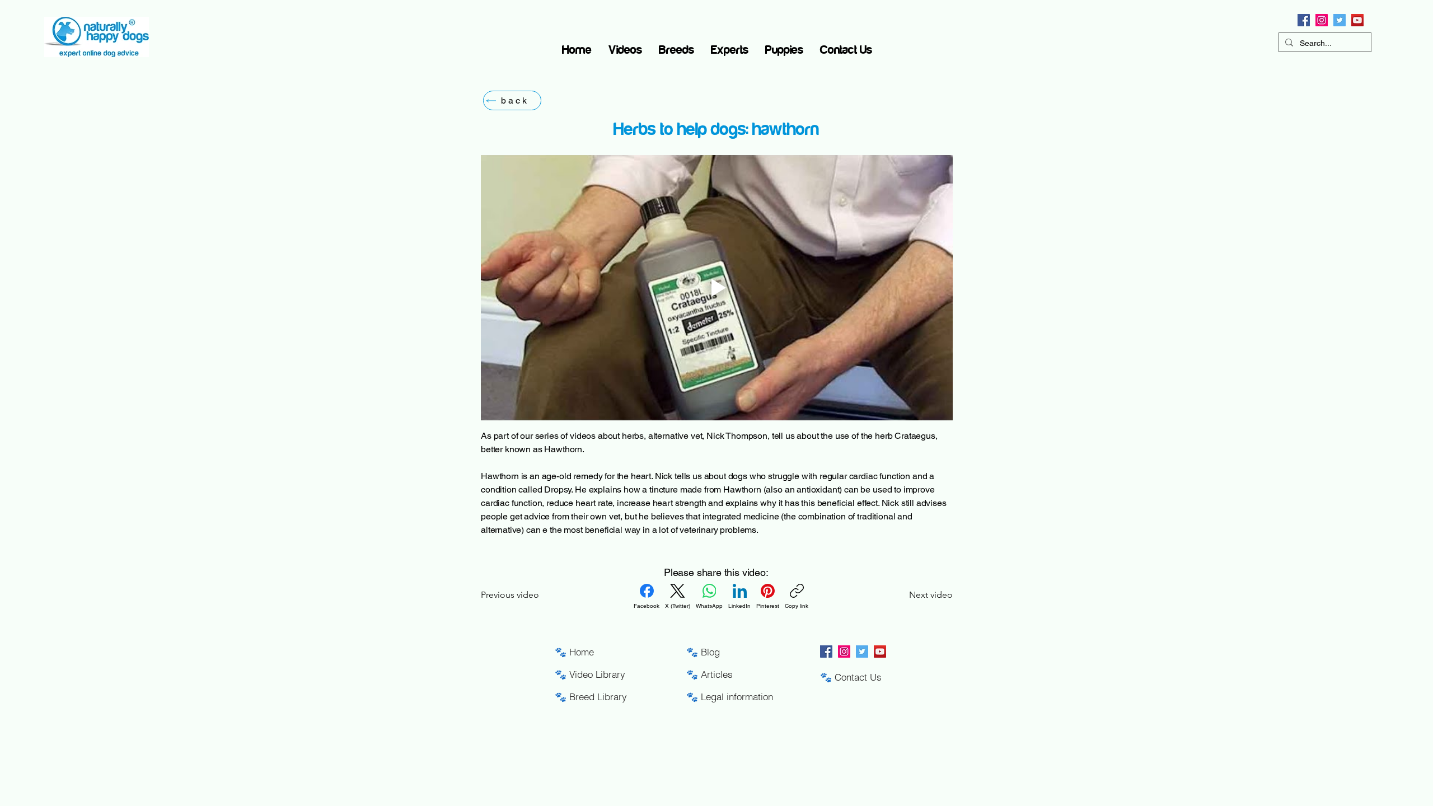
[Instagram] (1321, 20)
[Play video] (717, 287)
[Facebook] (1304, 20)
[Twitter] (1339, 20)
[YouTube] (1357, 20)
